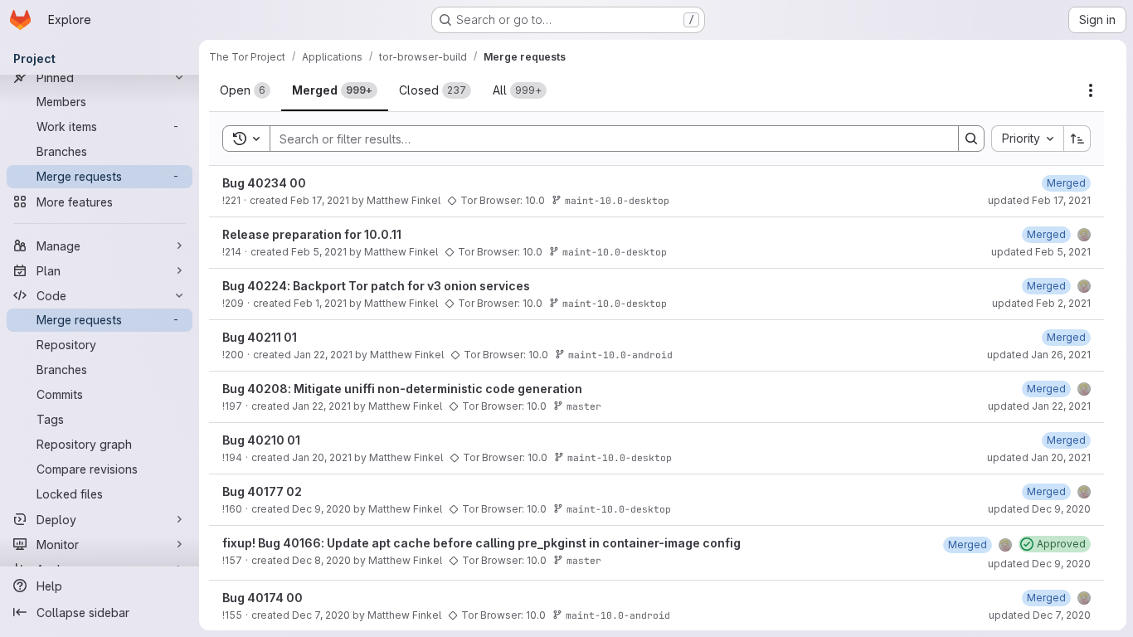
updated (1039, 200)
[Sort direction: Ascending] (1077, 138)
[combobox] (1027, 138)
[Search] (971, 138)
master (583, 406)
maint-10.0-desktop (617, 200)
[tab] (245, 90)
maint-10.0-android (620, 354)
